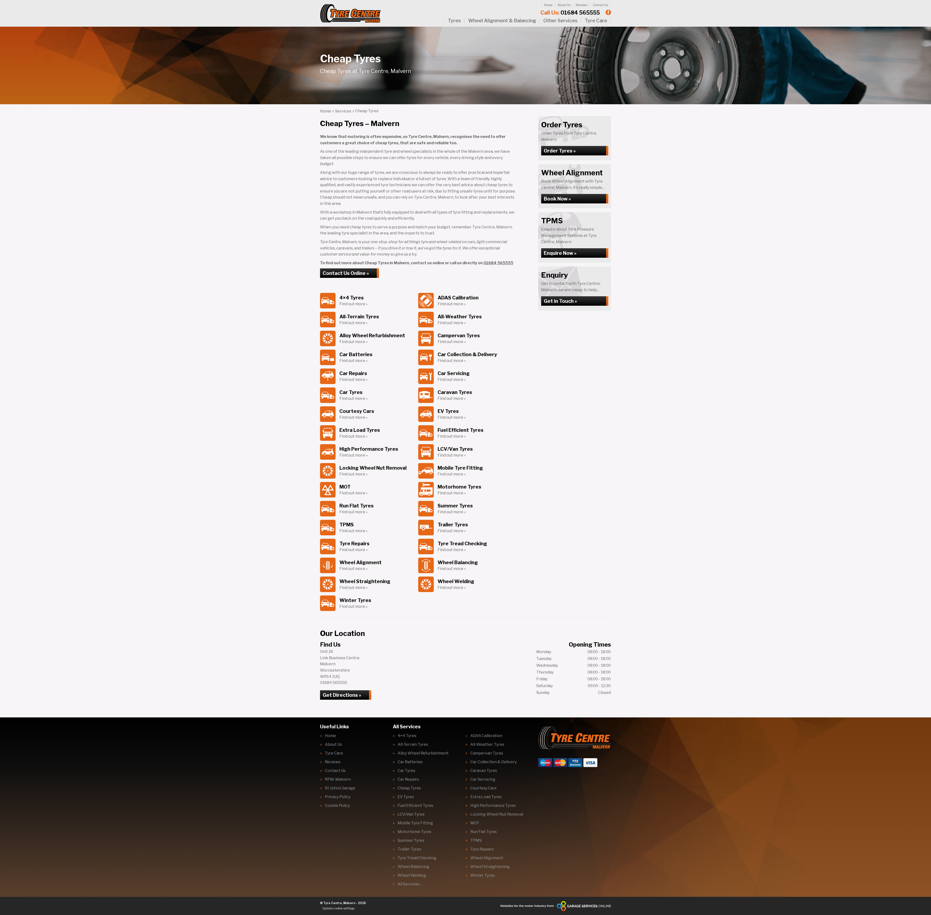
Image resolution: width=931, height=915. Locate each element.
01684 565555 (570, 12)
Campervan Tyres (486, 753)
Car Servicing (482, 779)
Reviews (581, 5)
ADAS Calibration (486, 736)
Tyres (454, 20)
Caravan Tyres (483, 771)
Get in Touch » (560, 301)
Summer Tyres (411, 841)
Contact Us (600, 5)
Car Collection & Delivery (493, 762)
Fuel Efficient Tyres (415, 806)
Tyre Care (596, 20)
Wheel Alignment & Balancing (502, 20)
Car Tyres (406, 771)
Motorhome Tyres (414, 832)
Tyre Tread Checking (417, 858)
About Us (564, 5)
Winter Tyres (482, 875)
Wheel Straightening (490, 867)
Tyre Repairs (482, 849)
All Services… (410, 884)
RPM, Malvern (338, 779)
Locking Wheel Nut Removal (496, 814)
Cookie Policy (337, 806)
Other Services (560, 20)
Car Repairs (408, 779)
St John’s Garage (340, 788)
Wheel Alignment (486, 858)
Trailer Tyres (409, 849)
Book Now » (557, 199)
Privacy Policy (337, 797)
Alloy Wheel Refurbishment (423, 753)
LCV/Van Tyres (411, 814)
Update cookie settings (338, 908)
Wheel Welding (412, 875)
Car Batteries (410, 762)
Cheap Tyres (409, 788)
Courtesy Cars (483, 788)
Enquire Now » (560, 253)
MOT (474, 823)
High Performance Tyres (493, 806)
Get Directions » (342, 695)
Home (548, 5)
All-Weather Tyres (487, 744)
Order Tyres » (560, 151)
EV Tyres (406, 797)
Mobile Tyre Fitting (415, 823)
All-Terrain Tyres (413, 744)
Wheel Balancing (413, 867)
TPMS (476, 841)
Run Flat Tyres (483, 832)
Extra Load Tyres (486, 797)
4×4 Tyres (407, 736)
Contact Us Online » (346, 273)
